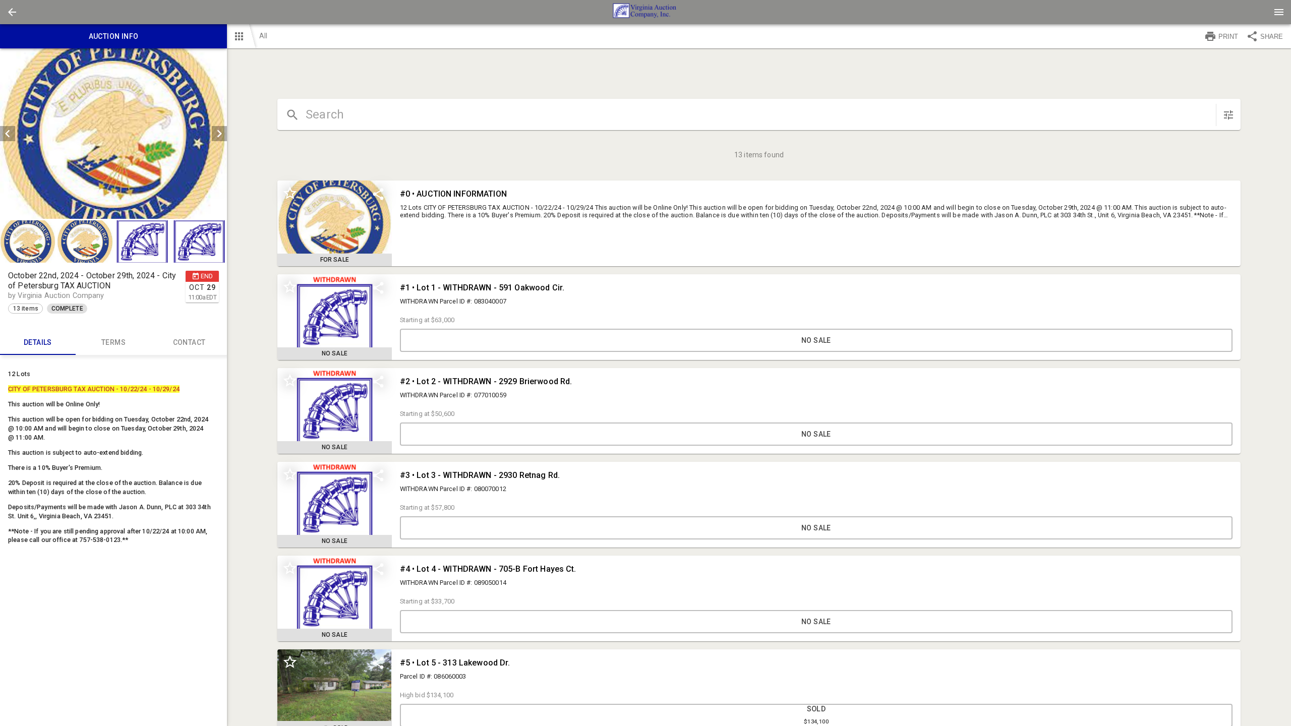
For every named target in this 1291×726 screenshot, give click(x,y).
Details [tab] (38, 342)
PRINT (1228, 36)
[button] (12, 12)
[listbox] (113, 133)
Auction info (114, 36)
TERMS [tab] (113, 342)
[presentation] (645, 12)
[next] (219, 133)
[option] (113, 133)
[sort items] (1228, 115)
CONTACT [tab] (189, 342)
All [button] (263, 36)
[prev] (7, 133)
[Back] (12, 12)
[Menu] (1279, 12)
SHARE (1271, 36)
